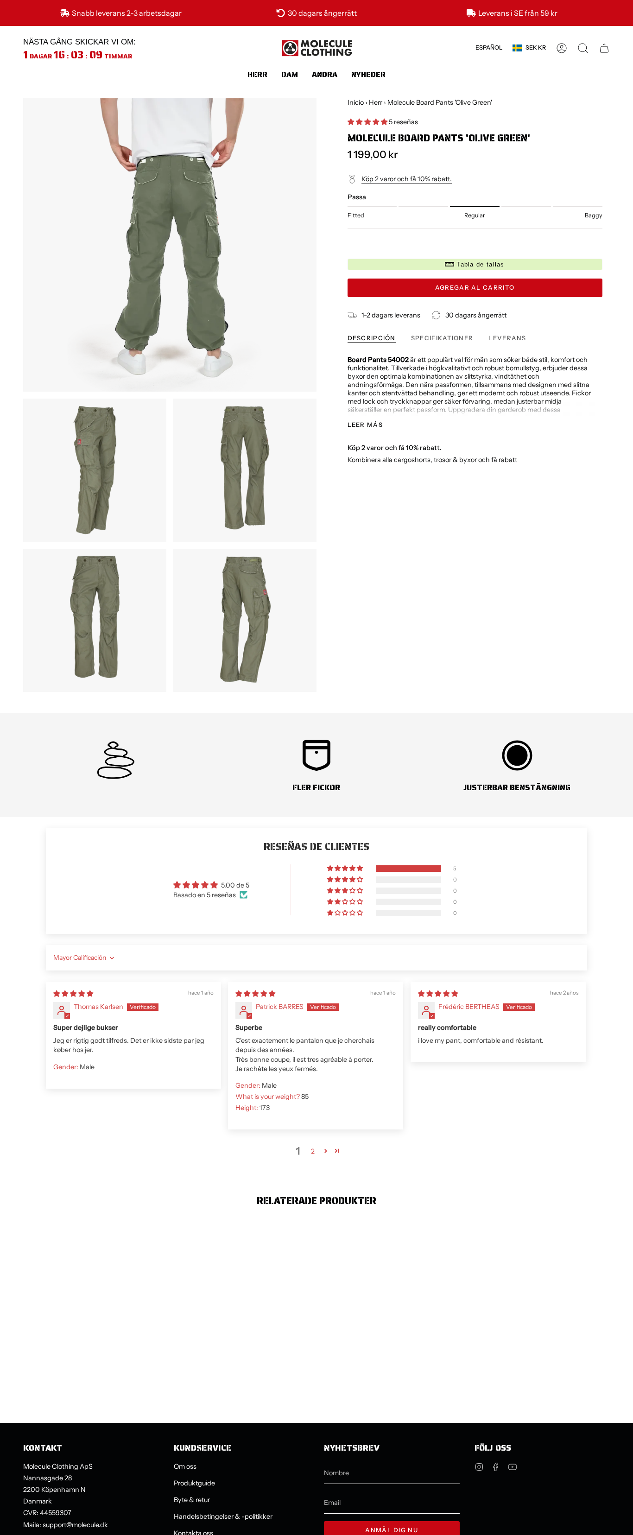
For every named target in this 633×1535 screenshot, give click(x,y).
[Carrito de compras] (604, 48)
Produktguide (194, 1483)
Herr (375, 102)
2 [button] (313, 1151)
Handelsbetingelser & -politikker (223, 1516)
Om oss (185, 1466)
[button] (257, 74)
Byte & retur (192, 1500)
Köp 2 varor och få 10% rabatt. (406, 179)
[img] (73, 994)
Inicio (356, 102)
